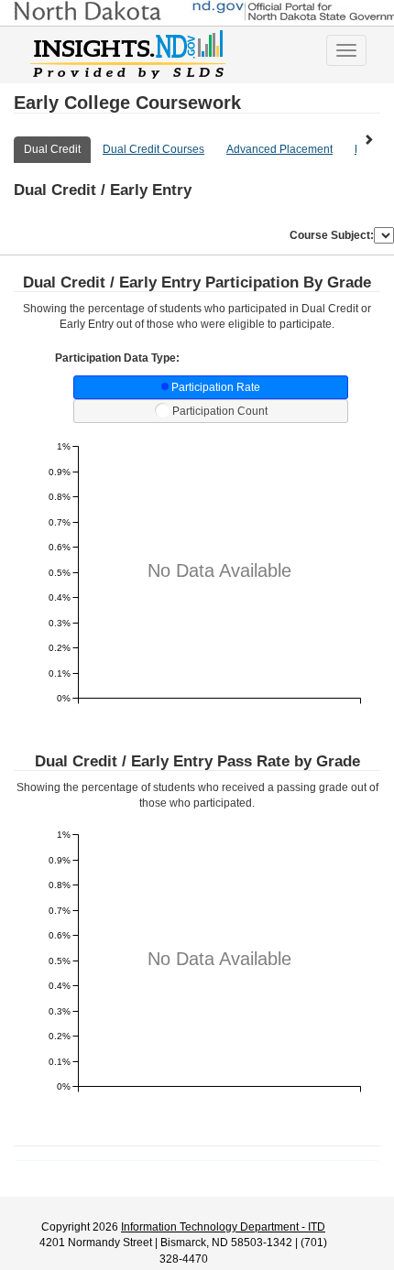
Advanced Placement (279, 149)
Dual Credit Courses (153, 149)
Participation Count (220, 411)
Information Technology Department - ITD (223, 1227)
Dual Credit (52, 149)
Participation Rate (215, 387)
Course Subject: (332, 235)
